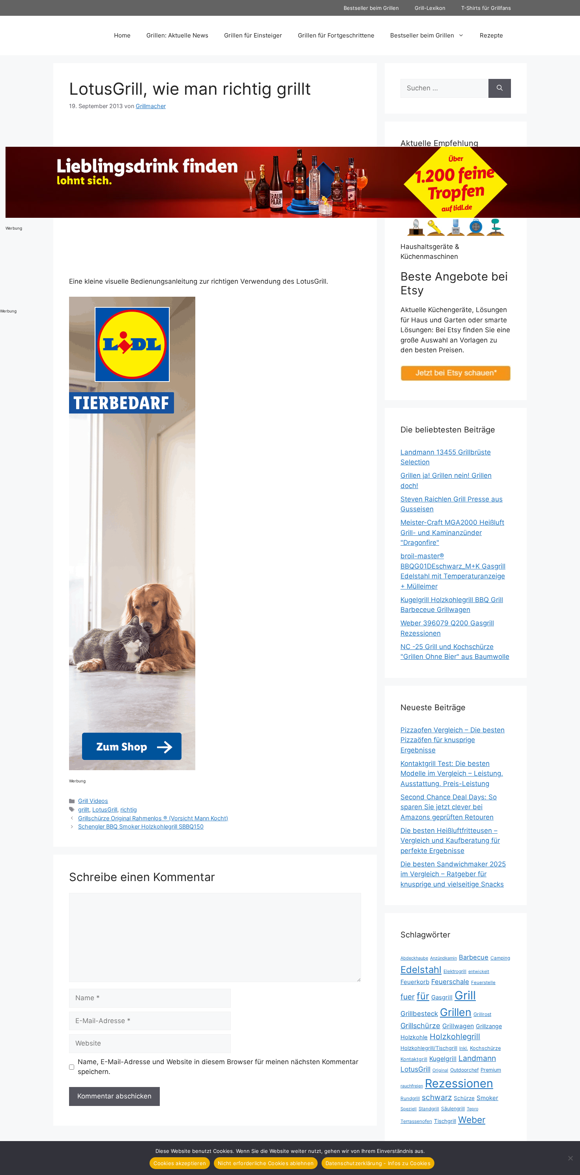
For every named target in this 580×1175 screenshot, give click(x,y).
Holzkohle (414, 1037)
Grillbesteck (419, 1014)
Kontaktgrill (413, 1059)
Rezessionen (459, 1083)
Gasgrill (442, 997)
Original (440, 1070)
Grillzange (489, 1026)
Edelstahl (421, 969)
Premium (491, 1070)
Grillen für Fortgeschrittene (336, 35)
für (423, 996)
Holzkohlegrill (455, 1036)
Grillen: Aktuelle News (177, 35)
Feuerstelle (483, 982)
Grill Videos (93, 800)
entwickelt (478, 971)
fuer (407, 996)
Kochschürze (485, 1048)
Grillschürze (420, 1025)
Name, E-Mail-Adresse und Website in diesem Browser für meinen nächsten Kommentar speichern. (218, 1067)
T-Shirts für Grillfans (486, 8)
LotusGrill (104, 809)
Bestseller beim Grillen (371, 8)
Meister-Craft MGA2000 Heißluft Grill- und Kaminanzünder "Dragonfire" (452, 532)
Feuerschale (450, 982)
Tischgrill (445, 1121)
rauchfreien (411, 1086)
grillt (83, 809)
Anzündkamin (443, 958)
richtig (128, 809)
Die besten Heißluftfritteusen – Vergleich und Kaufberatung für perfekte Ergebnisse (450, 841)
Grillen (455, 1012)
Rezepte (491, 35)
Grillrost (482, 1014)
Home (122, 35)
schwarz (437, 1097)
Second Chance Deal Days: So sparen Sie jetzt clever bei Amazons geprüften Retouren (448, 807)
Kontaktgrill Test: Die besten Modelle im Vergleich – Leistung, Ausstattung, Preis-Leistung (451, 774)
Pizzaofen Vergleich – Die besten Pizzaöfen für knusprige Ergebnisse (452, 740)
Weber (471, 1119)
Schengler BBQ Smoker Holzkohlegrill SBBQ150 (141, 826)
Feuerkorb (414, 982)
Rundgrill (410, 1098)
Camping (500, 958)
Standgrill (429, 1108)
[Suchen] (499, 88)
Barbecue (473, 957)
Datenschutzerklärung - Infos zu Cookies (378, 1163)
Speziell (408, 1108)
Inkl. (463, 1048)
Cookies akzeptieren (179, 1163)
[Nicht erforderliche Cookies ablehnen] (570, 1158)
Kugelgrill (443, 1059)
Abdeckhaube (414, 958)
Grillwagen (458, 1026)
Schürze (464, 1098)
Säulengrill (453, 1108)
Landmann (477, 1058)
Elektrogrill (454, 971)
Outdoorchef (464, 1070)
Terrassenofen (416, 1121)
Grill (465, 995)
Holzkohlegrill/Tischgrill (428, 1048)
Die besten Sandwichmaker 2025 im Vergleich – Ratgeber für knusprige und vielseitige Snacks (453, 874)
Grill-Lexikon (430, 8)
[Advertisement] (31, 182)
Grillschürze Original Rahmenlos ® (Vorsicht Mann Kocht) (153, 818)
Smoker (487, 1098)
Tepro (472, 1108)
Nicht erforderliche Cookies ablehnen (266, 1163)
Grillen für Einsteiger (253, 35)
